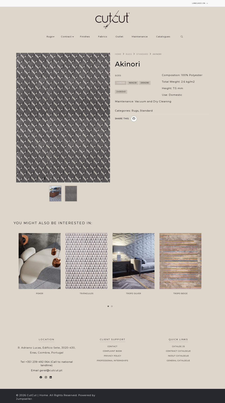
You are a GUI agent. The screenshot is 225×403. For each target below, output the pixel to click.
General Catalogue (178, 360)
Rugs (50, 37)
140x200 (121, 83)
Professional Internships (112, 360)
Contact (112, 346)
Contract (66, 37)
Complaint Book (112, 351)
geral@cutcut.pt (51, 370)
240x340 (121, 91)
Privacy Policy (112, 356)
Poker (39, 293)
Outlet (119, 37)
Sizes (118, 75)
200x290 (145, 83)
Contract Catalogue (178, 351)
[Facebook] (134, 119)
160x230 (133, 83)
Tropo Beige (180, 293)
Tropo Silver (133, 293)
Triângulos (86, 293)
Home (118, 54)
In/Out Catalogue (178, 356)
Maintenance (140, 37)
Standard (142, 54)
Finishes (85, 37)
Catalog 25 (178, 346)
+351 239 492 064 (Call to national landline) (49, 363)
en (199, 3)
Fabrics (102, 37)
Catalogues (163, 37)
